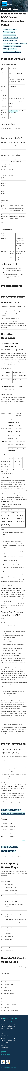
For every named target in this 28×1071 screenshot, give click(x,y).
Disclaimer (3, 1052)
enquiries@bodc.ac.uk (12, 1021)
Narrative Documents (10, 38)
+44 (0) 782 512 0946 (10, 1018)
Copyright (3, 1051)
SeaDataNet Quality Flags (12, 52)
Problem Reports (9, 32)
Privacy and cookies (5, 1054)
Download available (13, 110)
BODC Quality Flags (10, 49)
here (24, 840)
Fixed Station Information (12, 46)
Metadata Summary (10, 29)
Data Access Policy (9, 35)
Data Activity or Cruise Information (15, 43)
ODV (12, 112)
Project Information (10, 40)
